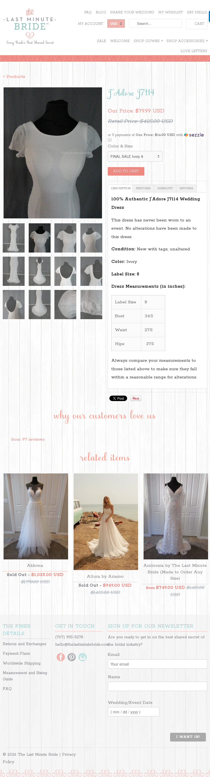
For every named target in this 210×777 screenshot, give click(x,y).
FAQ (88, 12)
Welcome (120, 41)
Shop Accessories (187, 41)
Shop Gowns (148, 41)
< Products (14, 76)
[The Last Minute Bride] (35, 27)
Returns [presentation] (186, 188)
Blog (101, 12)
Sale (101, 41)
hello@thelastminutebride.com (82, 644)
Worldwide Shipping (21, 663)
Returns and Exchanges (24, 644)
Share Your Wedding (132, 12)
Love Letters (193, 51)
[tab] (120, 188)
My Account (90, 24)
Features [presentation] (143, 188)
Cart (199, 24)
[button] (157, 137)
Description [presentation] (121, 188)
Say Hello (197, 12)
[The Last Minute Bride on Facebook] (60, 658)
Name (114, 677)
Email (114, 654)
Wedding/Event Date (130, 702)
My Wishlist (170, 12)
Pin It (135, 398)
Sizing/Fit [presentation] (165, 188)
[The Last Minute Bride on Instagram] (82, 658)
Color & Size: (120, 146)
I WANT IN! (188, 737)
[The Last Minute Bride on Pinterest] (71, 658)
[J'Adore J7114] (52, 153)
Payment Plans (16, 653)
